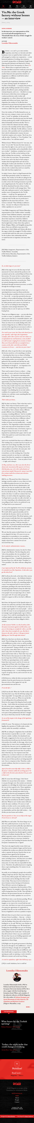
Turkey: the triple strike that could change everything (15, 1045)
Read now (16, 1072)
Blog (17, 7)
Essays (3, 7)
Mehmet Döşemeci (6, 1027)
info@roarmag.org (17, 1093)
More (30, 7)
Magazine (23, 7)
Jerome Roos (5, 1050)
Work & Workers (7, 28)
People (17, 1100)
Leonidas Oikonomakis (10, 43)
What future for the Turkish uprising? (14, 1022)
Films (10, 7)
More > (28, 1007)
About (17, 1098)
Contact (17, 1102)
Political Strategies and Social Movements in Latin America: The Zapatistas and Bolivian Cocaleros (16, 999)
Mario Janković (29, 1116)
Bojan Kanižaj (11, 1116)
